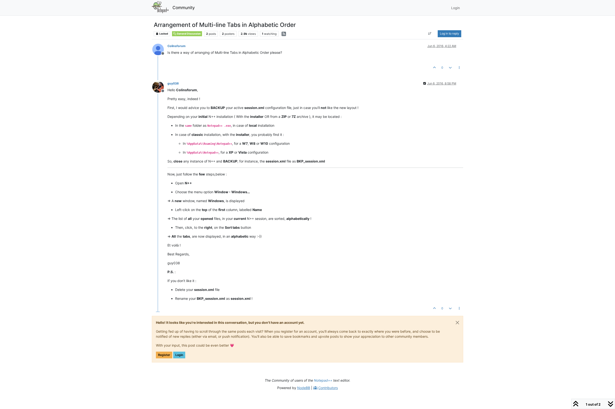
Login (179, 355)
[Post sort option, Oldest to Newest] (430, 33)
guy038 (173, 83)
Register (164, 355)
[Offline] (159, 49)
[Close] (457, 322)
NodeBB (303, 388)
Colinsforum (176, 46)
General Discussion (188, 33)
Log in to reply (449, 33)
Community (183, 7)
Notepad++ (323, 380)
